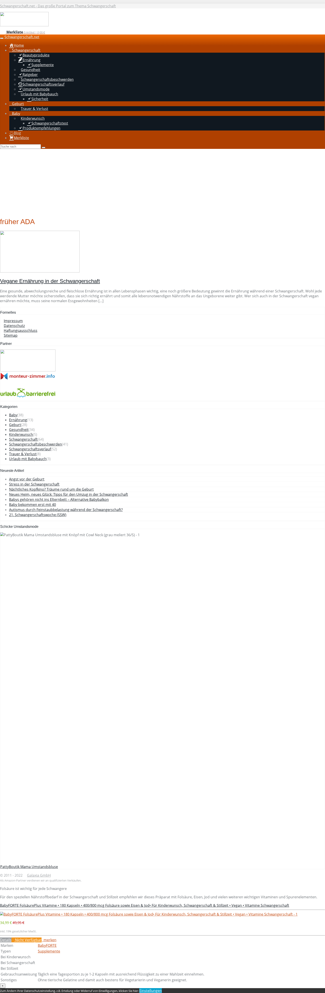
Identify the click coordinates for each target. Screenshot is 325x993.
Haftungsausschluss (20, 330)
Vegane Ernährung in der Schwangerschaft (50, 281)
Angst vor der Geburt (26, 479)
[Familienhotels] (27, 370)
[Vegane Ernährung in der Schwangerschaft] (40, 271)
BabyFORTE (47, 945)
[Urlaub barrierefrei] (27, 398)
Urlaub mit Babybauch (27, 458)
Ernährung (18, 419)
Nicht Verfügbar (28, 939)
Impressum (13, 320)
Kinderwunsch (21, 434)
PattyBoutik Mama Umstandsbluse (29, 866)
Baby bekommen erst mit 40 (32, 504)
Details (5, 939)
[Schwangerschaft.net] (24, 25)
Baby (13, 415)
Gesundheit (19, 429)
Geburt (15, 424)
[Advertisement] (162, 182)
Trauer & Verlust (22, 453)
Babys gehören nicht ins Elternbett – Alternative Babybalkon (59, 499)
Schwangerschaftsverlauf (30, 449)
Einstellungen (150, 990)
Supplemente (49, 951)
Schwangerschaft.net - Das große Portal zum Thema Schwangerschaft (58, 6)
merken (49, 939)
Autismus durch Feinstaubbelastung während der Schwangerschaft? (66, 509)
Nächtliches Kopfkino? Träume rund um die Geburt (51, 489)
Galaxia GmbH (39, 875)
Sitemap (10, 335)
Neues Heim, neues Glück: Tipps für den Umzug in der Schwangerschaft (68, 494)
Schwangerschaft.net (21, 37)
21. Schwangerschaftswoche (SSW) (37, 514)
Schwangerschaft (23, 439)
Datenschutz (14, 325)
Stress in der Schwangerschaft (34, 484)
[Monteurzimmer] (27, 378)
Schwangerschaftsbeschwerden (35, 444)
